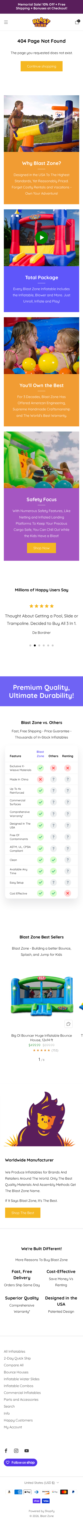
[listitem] (41, 6)
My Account (13, 1427)
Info (7, 1413)
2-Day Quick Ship (17, 1358)
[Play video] (41, 237)
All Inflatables (14, 1351)
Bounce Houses (16, 1372)
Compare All (14, 1365)
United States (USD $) (39, 1483)
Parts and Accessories (21, 1399)
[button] (30, 645)
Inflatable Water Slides (22, 1379)
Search (9, 1406)
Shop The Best (22, 1213)
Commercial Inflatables (22, 1392)
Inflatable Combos (18, 1386)
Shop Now (41, 548)
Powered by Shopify (41, 1511)
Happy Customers (18, 1420)
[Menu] (6, 22)
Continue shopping (41, 66)
